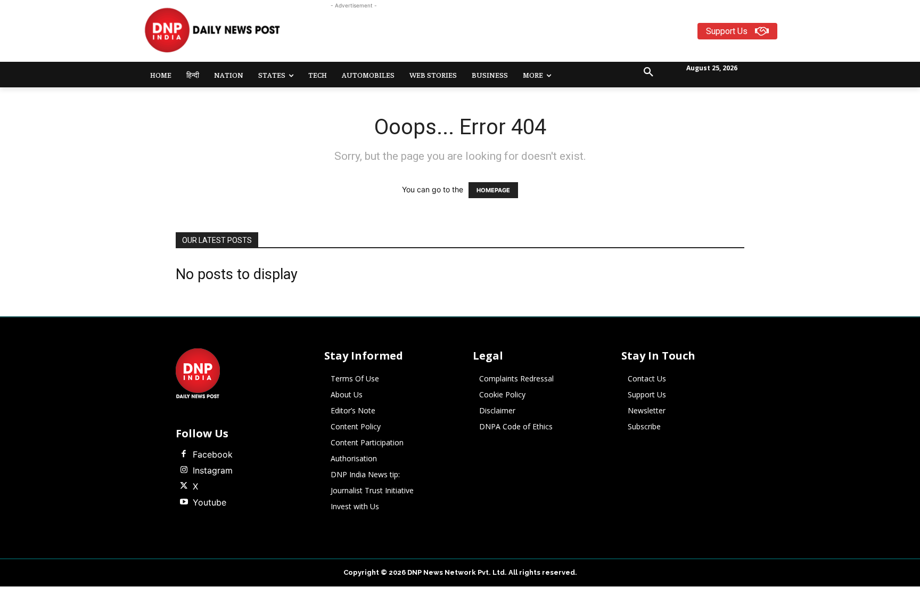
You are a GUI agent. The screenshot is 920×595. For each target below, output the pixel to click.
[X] (184, 486)
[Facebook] (184, 454)
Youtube (209, 502)
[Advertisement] (501, 35)
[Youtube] (184, 502)
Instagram (213, 470)
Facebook (213, 454)
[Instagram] (184, 470)
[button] (648, 72)
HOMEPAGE (493, 190)
